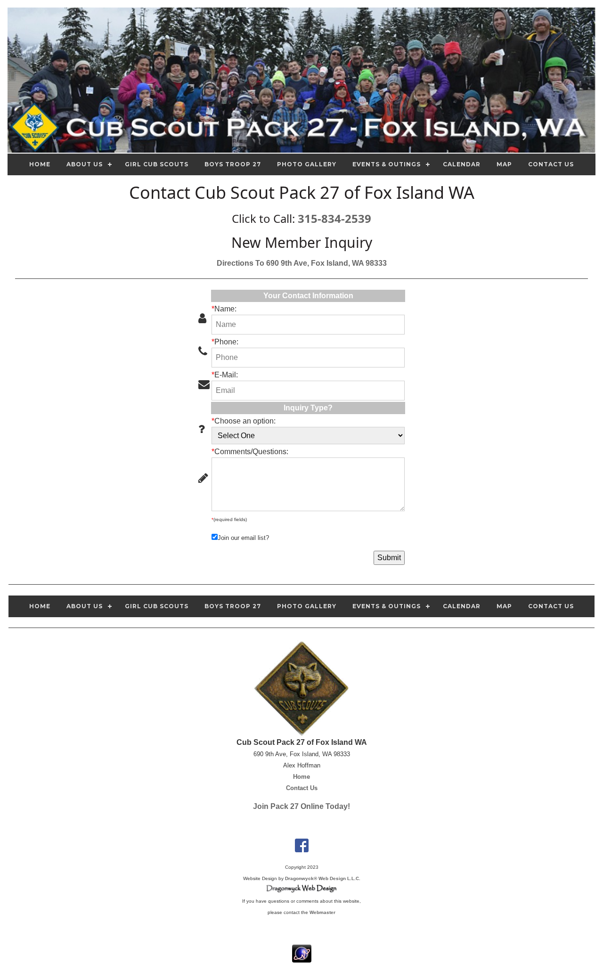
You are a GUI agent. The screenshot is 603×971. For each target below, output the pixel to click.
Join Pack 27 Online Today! (301, 806)
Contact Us (551, 164)
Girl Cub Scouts (156, 164)
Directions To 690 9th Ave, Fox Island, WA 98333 (302, 263)
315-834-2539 (334, 218)
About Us (84, 164)
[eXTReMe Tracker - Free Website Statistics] (301, 958)
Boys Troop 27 (232, 164)
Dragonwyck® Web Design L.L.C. (322, 878)
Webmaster (322, 912)
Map (504, 164)
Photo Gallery (306, 164)
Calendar (462, 164)
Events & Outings (386, 164)
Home (39, 164)
